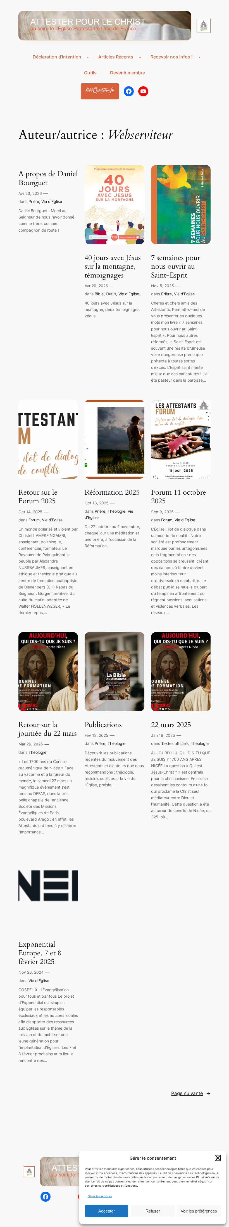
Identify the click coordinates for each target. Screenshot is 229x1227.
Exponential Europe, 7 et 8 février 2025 (39, 953)
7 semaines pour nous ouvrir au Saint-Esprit (175, 266)
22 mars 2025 (171, 724)
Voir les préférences (199, 1211)
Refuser (152, 1211)
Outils (111, 293)
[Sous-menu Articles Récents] (140, 57)
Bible (99, 293)
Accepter (106, 1211)
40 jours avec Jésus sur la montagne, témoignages (113, 266)
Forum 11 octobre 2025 (178, 496)
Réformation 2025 (112, 492)
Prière (33, 201)
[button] (218, 1158)
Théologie (116, 511)
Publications (103, 724)
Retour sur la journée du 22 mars (47, 729)
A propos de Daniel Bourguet (48, 178)
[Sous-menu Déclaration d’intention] (88, 57)
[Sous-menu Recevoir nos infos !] (199, 57)
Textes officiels (175, 743)
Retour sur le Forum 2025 (38, 496)
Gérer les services (100, 1196)
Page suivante (191, 1093)
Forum (34, 519)
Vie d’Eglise (51, 201)
